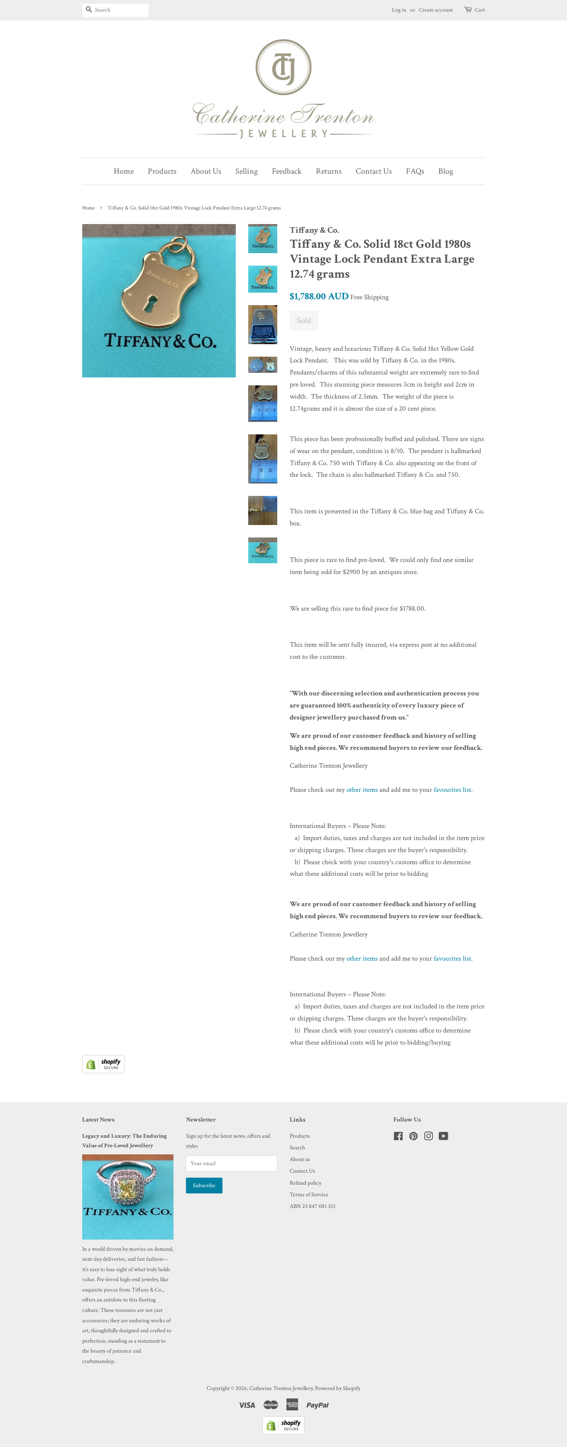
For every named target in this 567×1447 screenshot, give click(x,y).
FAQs (415, 171)
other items (362, 789)
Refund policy (305, 1183)
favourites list (452, 789)
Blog (445, 171)
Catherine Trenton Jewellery (281, 1388)
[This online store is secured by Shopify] (103, 1071)
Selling (246, 171)
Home (124, 171)
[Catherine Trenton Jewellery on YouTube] (443, 1138)
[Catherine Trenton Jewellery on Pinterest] (413, 1138)
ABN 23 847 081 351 (312, 1206)
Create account (436, 10)
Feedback (287, 171)
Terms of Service (309, 1194)
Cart (480, 10)
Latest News (98, 1120)
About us (300, 1159)
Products (162, 171)
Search (297, 1147)
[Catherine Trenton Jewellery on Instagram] (428, 1138)
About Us (206, 171)
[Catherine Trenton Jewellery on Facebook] (398, 1138)
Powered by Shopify (337, 1388)
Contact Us (374, 171)
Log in (399, 10)
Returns (329, 171)
